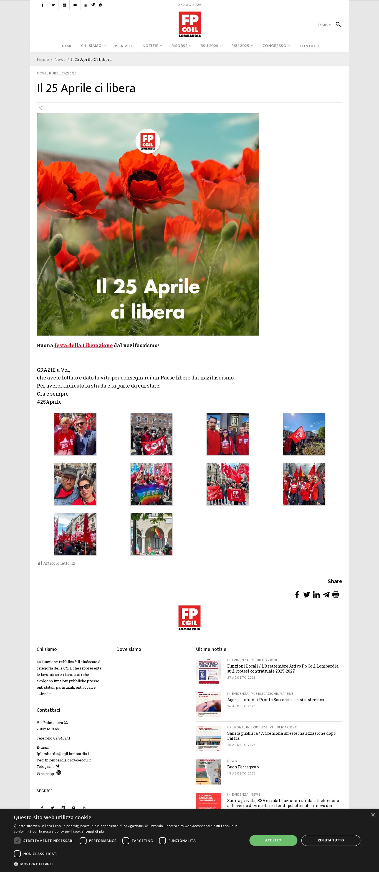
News (59, 59)
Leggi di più (94, 831)
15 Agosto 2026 (241, 773)
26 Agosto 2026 (241, 706)
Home (43, 59)
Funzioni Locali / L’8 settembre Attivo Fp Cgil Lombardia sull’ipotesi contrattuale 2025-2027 (282, 668)
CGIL (67, 668)
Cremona (235, 727)
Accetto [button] (273, 840)
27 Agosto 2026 (241, 677)
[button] (127, 864)
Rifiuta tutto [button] (331, 840)
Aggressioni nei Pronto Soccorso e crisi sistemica (275, 699)
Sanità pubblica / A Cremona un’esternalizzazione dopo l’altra (281, 736)
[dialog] (189, 840)
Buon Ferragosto (243, 766)
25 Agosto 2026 (241, 745)
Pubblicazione (62, 73)
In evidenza (238, 660)
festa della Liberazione (83, 345)
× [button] (373, 815)
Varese (286, 694)
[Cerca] (336, 25)
